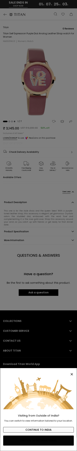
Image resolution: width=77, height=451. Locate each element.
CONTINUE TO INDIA (38, 430)
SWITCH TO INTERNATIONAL (38, 440)
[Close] (38, 372)
